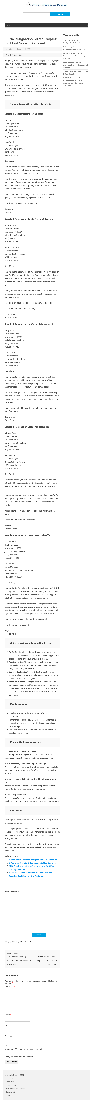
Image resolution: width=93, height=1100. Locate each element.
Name (8, 1015)
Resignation (18, 55)
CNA (11, 55)
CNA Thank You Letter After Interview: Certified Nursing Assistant (74, 55)
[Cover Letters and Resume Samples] (46, 6)
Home (8, 1095)
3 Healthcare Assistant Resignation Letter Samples (33, 860)
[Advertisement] (32, 910)
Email (8, 1025)
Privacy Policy (11, 1085)
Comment (10, 987)
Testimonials (11, 1092)
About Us (9, 1078)
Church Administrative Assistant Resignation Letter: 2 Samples (75, 64)
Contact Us (10, 1082)
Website (8, 1036)
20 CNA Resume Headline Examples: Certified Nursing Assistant (46, 961)
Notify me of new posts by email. (19, 1057)
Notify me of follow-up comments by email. (24, 1049)
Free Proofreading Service (15, 1089)
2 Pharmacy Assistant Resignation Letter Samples (32, 863)
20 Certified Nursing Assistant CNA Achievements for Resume (18, 961)
